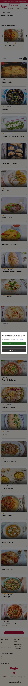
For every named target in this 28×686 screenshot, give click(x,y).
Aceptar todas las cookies (14, 343)
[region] (14, 343)
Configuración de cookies (14, 350)
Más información (20, 339)
